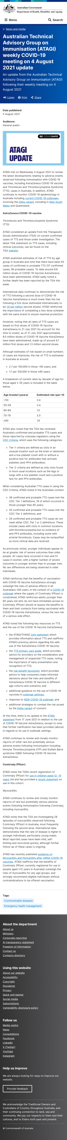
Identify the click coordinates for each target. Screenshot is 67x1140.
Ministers (8, 933)
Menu (12, 20)
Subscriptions (11, 1003)
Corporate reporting (15, 937)
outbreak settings (33, 694)
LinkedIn (8, 1042)
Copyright (9, 981)
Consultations (11, 1034)
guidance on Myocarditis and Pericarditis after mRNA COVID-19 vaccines (33, 858)
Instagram (8, 1055)
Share (38, 97)
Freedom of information (17, 946)
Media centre (10, 1025)
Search (58, 20)
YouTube (8, 1051)
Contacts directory (14, 955)
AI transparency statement (18, 942)
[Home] (33, 8)
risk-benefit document (27, 670)
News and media (16, 29)
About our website (14, 972)
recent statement (48, 779)
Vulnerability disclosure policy (20, 1007)
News (6, 1029)
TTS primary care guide (27, 650)
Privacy (7, 990)
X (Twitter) (9, 1047)
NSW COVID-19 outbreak (38, 699)
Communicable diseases (18, 900)
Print (24, 97)
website (13, 250)
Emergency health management (22, 906)
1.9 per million (15, 306)
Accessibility (10, 977)
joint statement (40, 634)
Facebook (8, 1038)
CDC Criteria (10, 440)
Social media (10, 999)
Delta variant (26, 201)
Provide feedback (17, 1088)
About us (8, 929)
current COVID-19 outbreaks (42, 198)
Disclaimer (9, 986)
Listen (10, 97)
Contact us (9, 951)
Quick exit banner (13, 994)
